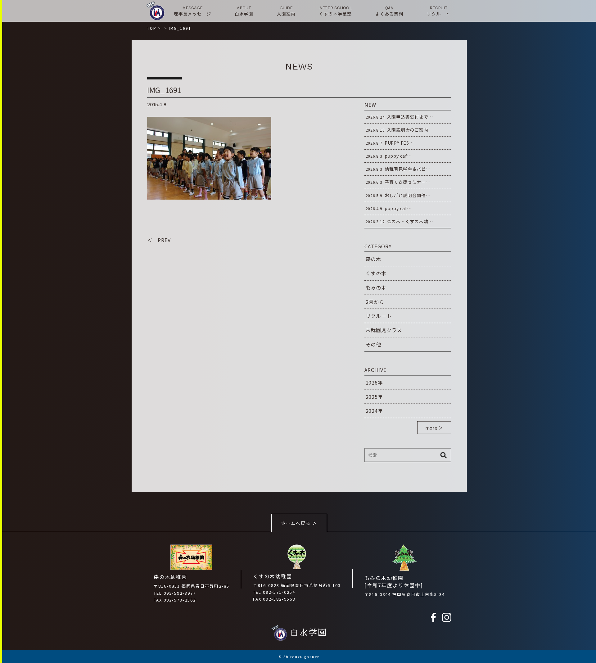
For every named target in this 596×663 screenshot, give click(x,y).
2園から (375, 301)
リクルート (379, 315)
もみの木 (376, 287)
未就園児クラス (384, 330)
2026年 (374, 382)
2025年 (374, 396)
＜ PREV (159, 240)
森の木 (373, 259)
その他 (373, 344)
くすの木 (376, 273)
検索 (443, 455)
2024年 (374, 410)
